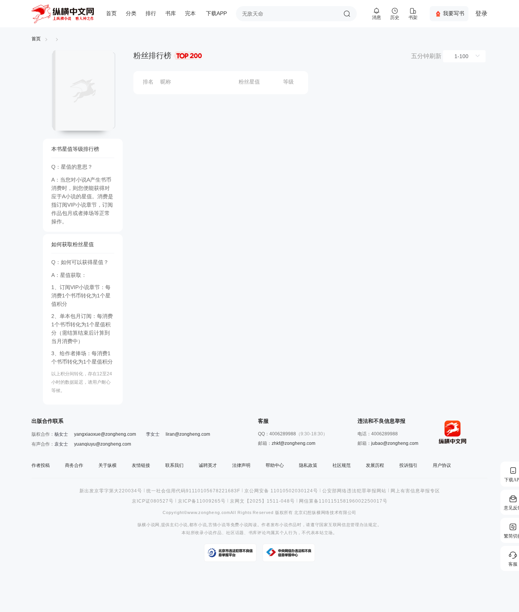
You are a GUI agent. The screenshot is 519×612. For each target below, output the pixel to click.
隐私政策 (308, 465)
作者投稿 (41, 465)
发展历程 (375, 465)
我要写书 (453, 13)
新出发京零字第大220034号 (110, 490)
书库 (170, 13)
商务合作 (74, 465)
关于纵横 (107, 465)
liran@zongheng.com (188, 434)
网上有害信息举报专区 (415, 490)
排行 (151, 13)
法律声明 (241, 465)
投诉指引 (408, 465)
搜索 (347, 13)
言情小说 (217, 524)
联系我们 (174, 465)
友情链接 (141, 465)
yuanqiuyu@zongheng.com (102, 444)
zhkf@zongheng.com (293, 443)
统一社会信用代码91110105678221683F (193, 490)
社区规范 (341, 465)
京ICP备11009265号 (202, 501)
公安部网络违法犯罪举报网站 (354, 490)
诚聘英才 (208, 465)
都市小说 (198, 524)
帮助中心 (275, 465)
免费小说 (239, 524)
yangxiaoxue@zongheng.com (105, 434)
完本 (190, 13)
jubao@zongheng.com (394, 443)
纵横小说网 (149, 524)
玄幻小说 (179, 524)
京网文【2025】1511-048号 (262, 501)
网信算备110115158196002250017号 (343, 501)
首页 (111, 13)
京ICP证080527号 (153, 501)
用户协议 (442, 465)
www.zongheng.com (208, 512)
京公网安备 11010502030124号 (281, 490)
